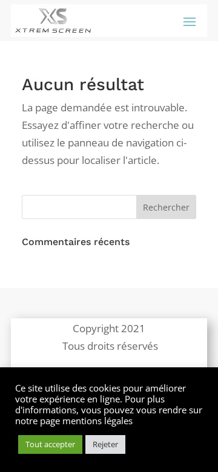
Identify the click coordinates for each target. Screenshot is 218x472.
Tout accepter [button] (50, 444)
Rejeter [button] (105, 444)
